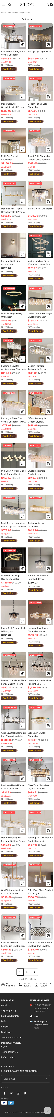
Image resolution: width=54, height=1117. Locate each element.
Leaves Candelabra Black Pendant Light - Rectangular (40, 682)
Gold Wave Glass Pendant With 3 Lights (40, 892)
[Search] (9, 4)
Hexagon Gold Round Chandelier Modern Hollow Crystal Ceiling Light (38, 630)
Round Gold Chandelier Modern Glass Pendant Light (39, 158)
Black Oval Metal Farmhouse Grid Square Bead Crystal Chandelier (13, 944)
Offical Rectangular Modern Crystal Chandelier (37, 420)
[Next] (34, 972)
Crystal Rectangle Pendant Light (36, 472)
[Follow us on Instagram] (18, 1093)
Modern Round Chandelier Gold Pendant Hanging (13, 105)
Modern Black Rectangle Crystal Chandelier (40, 315)
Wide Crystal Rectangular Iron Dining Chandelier (13, 734)
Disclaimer (6, 1032)
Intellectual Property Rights (11, 1045)
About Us (5, 1005)
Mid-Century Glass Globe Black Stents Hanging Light (13, 472)
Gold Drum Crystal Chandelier (36, 734)
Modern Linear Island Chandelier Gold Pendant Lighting (13, 210)
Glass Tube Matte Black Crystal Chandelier (39, 787)
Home (3, 12)
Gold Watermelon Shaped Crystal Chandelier (13, 892)
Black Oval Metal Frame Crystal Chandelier (12, 787)
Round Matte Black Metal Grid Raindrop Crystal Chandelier (40, 944)
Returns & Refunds (10, 1016)
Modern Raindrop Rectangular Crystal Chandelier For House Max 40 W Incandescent (40, 367)
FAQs (3, 1021)
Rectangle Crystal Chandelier (36, 525)
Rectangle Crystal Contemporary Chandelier (13, 367)
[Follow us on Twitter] (11, 1093)
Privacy (5, 1026)
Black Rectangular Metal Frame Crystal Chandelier (13, 525)
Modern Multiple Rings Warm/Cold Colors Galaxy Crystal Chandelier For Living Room (40, 263)
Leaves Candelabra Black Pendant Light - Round (13, 682)
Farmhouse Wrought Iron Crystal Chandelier (13, 53)
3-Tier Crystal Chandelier (40, 208)
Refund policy (8, 1057)
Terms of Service (9, 1052)
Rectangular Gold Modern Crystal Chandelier (40, 839)
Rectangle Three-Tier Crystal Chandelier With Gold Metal (12, 420)
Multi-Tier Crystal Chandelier (9, 158)
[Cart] (49, 4)
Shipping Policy (8, 1010)
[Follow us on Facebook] (4, 1093)
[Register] (45, 1079)
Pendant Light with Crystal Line (10, 263)
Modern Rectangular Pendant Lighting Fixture (13, 839)
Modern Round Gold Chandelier (37, 105)
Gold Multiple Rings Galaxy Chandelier (10, 577)
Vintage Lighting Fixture (39, 51)
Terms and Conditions (11, 1037)
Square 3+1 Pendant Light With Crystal (38, 577)
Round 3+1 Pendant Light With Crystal (13, 630)
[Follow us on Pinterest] (24, 1093)
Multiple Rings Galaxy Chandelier (11, 315)
